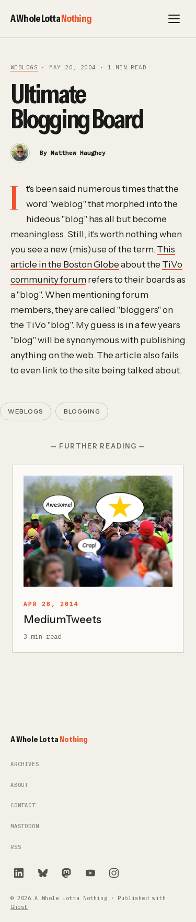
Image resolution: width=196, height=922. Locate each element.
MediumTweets (62, 619)
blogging (82, 411)
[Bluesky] (42, 873)
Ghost (19, 907)
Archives (24, 764)
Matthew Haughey (78, 152)
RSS (15, 847)
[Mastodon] (66, 873)
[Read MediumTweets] (98, 531)
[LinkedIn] (18, 873)
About (19, 785)
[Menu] (174, 18)
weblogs (24, 67)
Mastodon (24, 826)
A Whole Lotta (50, 18)
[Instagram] (114, 873)
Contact (23, 805)
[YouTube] (90, 873)
